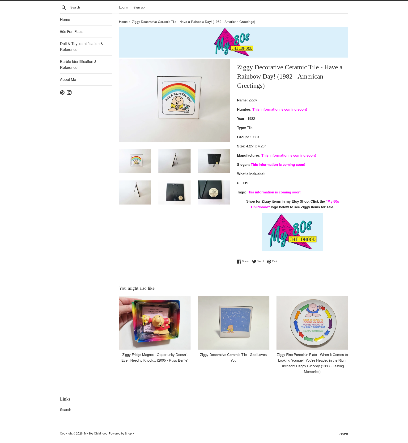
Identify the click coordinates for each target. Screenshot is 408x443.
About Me (68, 79)
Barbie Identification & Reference (86, 64)
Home (65, 19)
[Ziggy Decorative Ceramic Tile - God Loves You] (233, 322)
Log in (123, 7)
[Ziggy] (292, 232)
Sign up (139, 7)
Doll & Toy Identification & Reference (86, 46)
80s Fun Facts (71, 31)
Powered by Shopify (122, 433)
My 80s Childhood (95, 433)
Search (65, 409)
